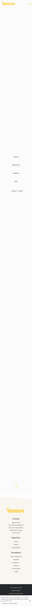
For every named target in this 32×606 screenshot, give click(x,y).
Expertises (16, 173)
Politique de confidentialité (16, 593)
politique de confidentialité (9, 603)
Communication (16, 547)
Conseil (16, 541)
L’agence (16, 157)
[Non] (30, 601)
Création (16, 544)
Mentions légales (16, 590)
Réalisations (16, 165)
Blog (16, 181)
